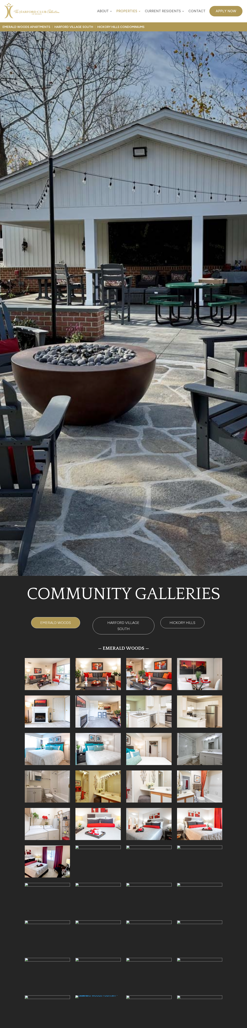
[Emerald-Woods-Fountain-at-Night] (47, 998)
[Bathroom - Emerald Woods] (149, 848)
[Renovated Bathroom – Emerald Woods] (47, 923)
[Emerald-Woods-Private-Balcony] (199, 923)
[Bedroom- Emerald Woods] (199, 839)
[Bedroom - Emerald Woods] (149, 764)
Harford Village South (73, 27)
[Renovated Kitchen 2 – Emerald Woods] (199, 726)
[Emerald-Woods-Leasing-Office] (149, 998)
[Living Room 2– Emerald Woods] (98, 689)
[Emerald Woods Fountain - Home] (98, 995)
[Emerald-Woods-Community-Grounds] (47, 960)
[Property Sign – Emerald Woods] (199, 998)
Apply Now (226, 11)
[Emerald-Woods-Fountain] (199, 960)
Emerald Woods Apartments (26, 27)
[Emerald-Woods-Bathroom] (47, 801)
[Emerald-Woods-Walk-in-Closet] (149, 923)
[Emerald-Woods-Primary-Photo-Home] (47, 689)
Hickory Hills (182, 623)
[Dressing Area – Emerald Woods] (98, 923)
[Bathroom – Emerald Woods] (199, 801)
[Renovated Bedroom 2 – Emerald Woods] (149, 885)
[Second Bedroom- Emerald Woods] (98, 764)
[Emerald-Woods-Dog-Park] (98, 960)
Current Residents (163, 11)
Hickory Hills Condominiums (120, 27)
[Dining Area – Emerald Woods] (199, 689)
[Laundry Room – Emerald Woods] (47, 839)
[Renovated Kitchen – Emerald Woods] (149, 726)
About (103, 11)
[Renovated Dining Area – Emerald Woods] (98, 885)
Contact (196, 11)
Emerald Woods (55, 623)
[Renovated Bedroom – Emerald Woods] (199, 885)
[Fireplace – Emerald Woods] (47, 726)
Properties (126, 11)
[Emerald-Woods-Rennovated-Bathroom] (199, 764)
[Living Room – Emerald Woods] (149, 689)
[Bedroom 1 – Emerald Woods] (98, 839)
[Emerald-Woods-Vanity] (98, 801)
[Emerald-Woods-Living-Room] (47, 885)
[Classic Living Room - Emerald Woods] (98, 726)
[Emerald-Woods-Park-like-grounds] (149, 960)
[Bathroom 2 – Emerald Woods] (149, 801)
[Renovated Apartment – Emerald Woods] (199, 848)
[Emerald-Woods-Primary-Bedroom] (47, 876)
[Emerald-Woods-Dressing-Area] (98, 848)
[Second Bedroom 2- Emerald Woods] (47, 764)
